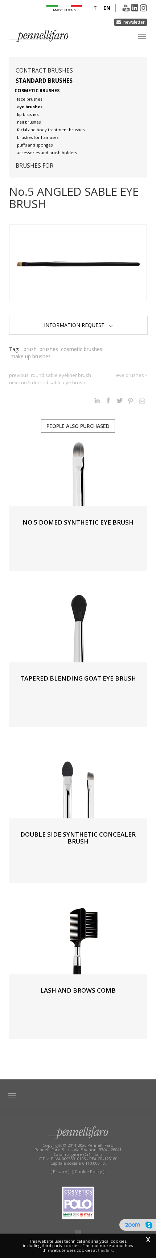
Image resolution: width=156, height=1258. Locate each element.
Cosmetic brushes (37, 90)
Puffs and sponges (35, 145)
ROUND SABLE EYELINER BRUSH (61, 375)
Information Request (76, 325)
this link (105, 1250)
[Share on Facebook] (108, 400)
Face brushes (29, 99)
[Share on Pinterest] (131, 400)
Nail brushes (29, 122)
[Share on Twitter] (119, 400)
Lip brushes (27, 114)
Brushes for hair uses (37, 137)
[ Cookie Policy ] (88, 1171)
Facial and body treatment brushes (51, 129)
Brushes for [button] (34, 166)
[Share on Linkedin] (97, 400)
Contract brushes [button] (44, 70)
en (106, 7)
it (94, 7)
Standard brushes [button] (44, 81)
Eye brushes (29, 106)
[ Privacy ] (60, 1171)
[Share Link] (142, 400)
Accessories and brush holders (47, 152)
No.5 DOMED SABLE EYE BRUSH (53, 382)
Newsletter (134, 22)
